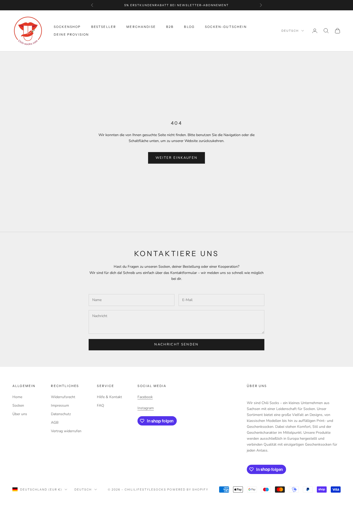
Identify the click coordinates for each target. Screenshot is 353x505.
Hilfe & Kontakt (109, 396)
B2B (170, 27)
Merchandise (141, 27)
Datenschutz (61, 414)
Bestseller (103, 27)
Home (17, 396)
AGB (54, 422)
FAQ (100, 405)
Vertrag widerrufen (66, 431)
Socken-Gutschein (226, 27)
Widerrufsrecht (63, 396)
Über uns (19, 414)
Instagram (145, 408)
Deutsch (290, 31)
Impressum (60, 405)
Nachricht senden (176, 344)
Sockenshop (67, 27)
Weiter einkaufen (176, 157)
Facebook (145, 396)
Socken (18, 405)
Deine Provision (71, 34)
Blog (189, 27)
